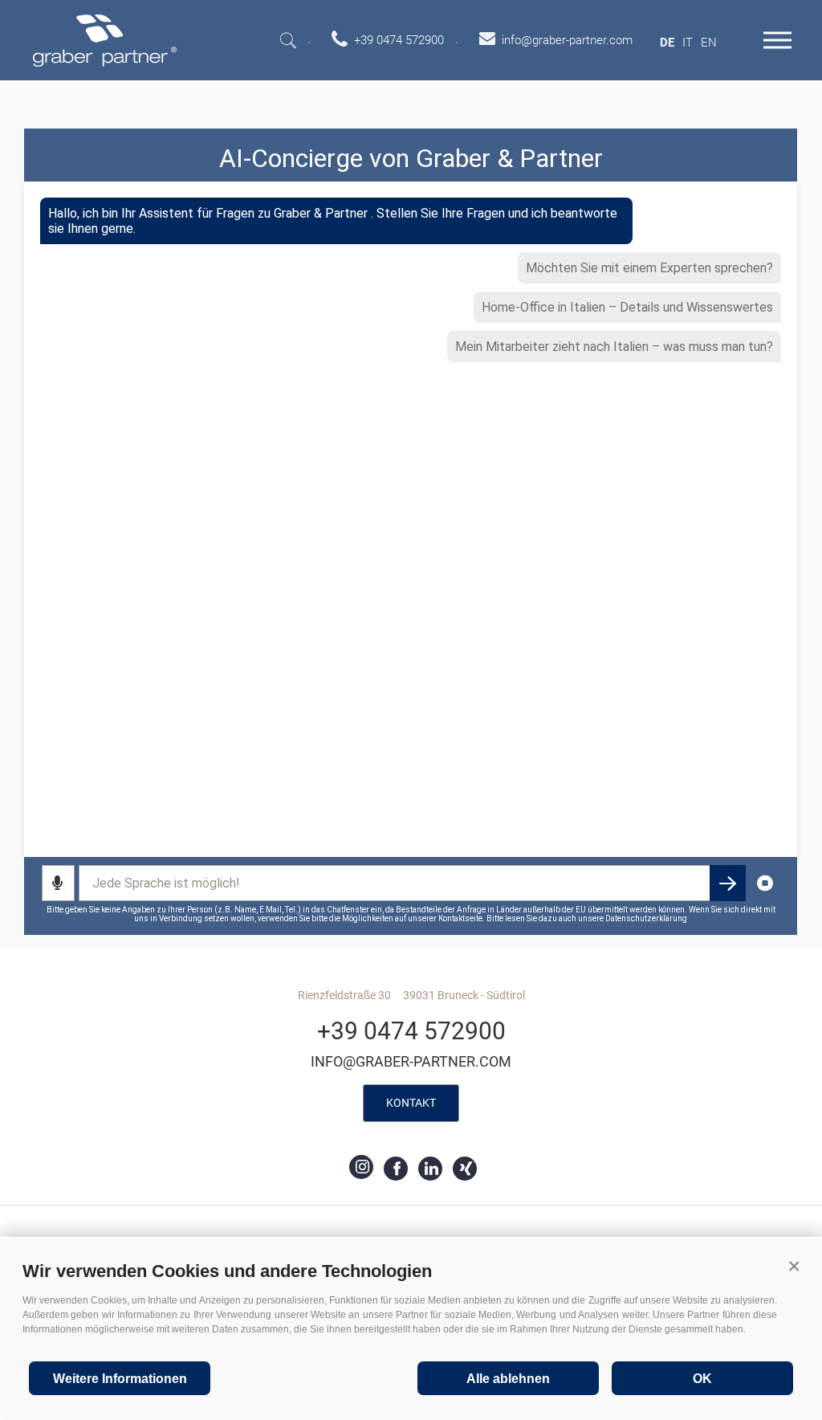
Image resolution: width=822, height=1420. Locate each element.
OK (702, 1378)
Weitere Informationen (120, 1378)
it (687, 42)
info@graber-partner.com (411, 1061)
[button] (794, 1266)
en (709, 42)
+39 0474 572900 (411, 1031)
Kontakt (411, 1102)
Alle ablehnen (508, 1378)
